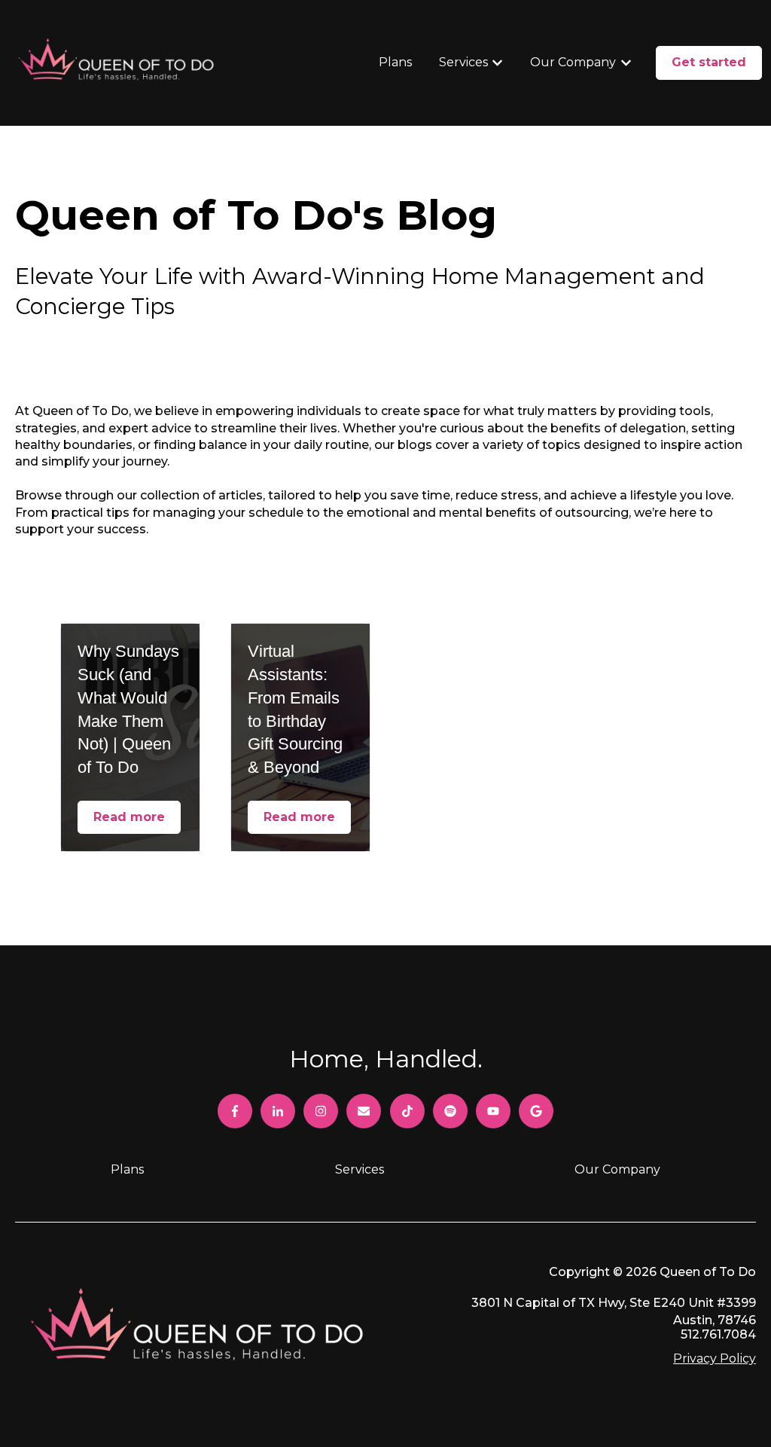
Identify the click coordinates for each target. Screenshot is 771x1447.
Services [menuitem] (359, 1169)
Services (463, 62)
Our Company (573, 62)
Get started (709, 62)
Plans (395, 62)
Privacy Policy (714, 1358)
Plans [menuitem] (127, 1169)
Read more (129, 817)
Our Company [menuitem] (617, 1169)
